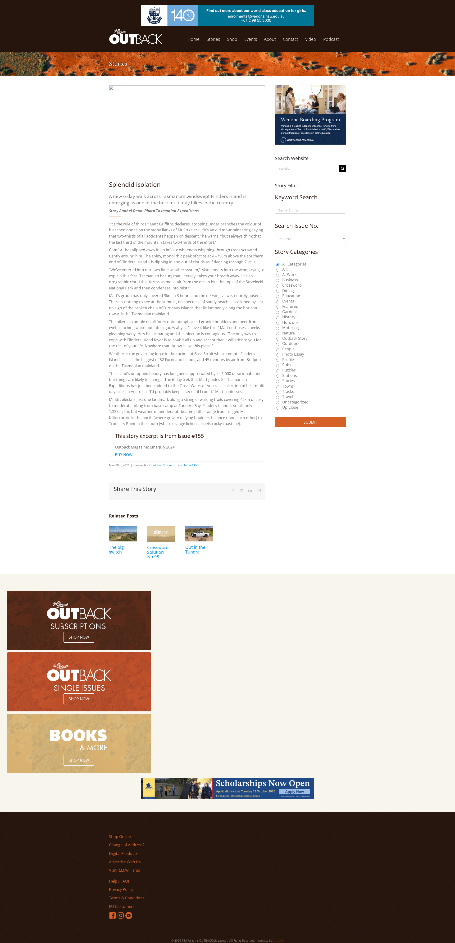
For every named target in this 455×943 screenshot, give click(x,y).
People (288, 349)
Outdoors (155, 465)
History (288, 317)
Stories (167, 465)
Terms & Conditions (127, 898)
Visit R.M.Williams (124, 870)
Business (290, 280)
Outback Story (295, 338)
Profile (288, 359)
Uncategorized (295, 402)
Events (288, 301)
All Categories (294, 264)
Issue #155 (191, 465)
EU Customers (122, 906)
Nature (288, 333)
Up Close (290, 407)
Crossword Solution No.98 (157, 552)
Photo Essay (293, 354)
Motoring (290, 327)
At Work (289, 274)
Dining (288, 290)
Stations (289, 375)
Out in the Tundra (195, 549)
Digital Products (123, 853)
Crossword (292, 285)
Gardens (290, 311)
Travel (287, 396)
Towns (288, 386)
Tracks (288, 391)
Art (285, 269)
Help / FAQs (119, 881)
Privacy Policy (121, 889)
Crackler (278, 940)
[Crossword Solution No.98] (161, 528)
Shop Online (120, 836)
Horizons (290, 322)
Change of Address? (126, 844)
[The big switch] (123, 528)
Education (291, 295)
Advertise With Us (125, 862)
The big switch (116, 549)
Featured (290, 306)
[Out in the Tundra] (199, 528)
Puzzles (289, 370)
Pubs (286, 364)
